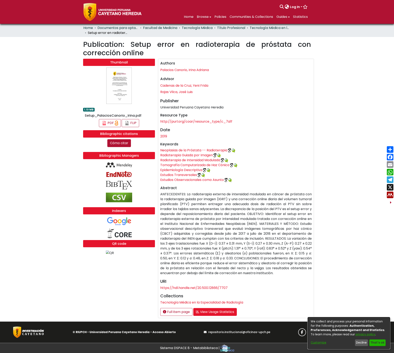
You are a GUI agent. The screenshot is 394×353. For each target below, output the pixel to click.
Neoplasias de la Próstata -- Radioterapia (193, 150)
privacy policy (365, 334)
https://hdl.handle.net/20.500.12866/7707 (194, 287)
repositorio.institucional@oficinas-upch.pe (239, 332)
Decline (361, 342)
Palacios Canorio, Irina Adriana (184, 70)
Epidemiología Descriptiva (181, 170)
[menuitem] (287, 7)
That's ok (377, 342)
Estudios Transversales (178, 174)
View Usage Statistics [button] (216, 311)
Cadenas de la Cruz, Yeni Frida (184, 85)
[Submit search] (281, 7)
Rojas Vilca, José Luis (176, 92)
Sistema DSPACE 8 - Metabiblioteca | (190, 348)
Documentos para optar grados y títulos (118, 27)
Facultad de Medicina (160, 27)
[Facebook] (302, 332)
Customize (318, 342)
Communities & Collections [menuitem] (251, 16)
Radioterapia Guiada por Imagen (186, 155)
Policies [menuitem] (220, 16)
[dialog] (349, 333)
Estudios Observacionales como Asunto (192, 179)
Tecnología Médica (197, 27)
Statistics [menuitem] (300, 16)
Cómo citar (119, 143)
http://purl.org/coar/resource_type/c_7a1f (196, 121)
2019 (163, 136)
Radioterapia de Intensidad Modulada (190, 160)
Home (88, 27)
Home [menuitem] (189, 16)
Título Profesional (231, 27)
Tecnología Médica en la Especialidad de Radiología (270, 27)
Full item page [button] (178, 311)
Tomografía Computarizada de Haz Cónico (194, 165)
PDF (111, 123)
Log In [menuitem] (295, 7)
